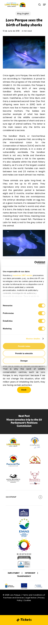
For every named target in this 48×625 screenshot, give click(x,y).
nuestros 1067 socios (22, 275)
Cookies (27, 600)
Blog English (23, 13)
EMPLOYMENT (14, 573)
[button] (44, 4)
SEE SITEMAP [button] (11, 497)
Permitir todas (24, 346)
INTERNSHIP (30, 573)
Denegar (24, 361)
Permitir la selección (24, 353)
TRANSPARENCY (24, 576)
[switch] (41, 313)
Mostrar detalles (33, 339)
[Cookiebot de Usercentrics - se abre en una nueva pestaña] (34, 262)
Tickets (26, 619)
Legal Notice (31, 597)
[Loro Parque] (24, 550)
